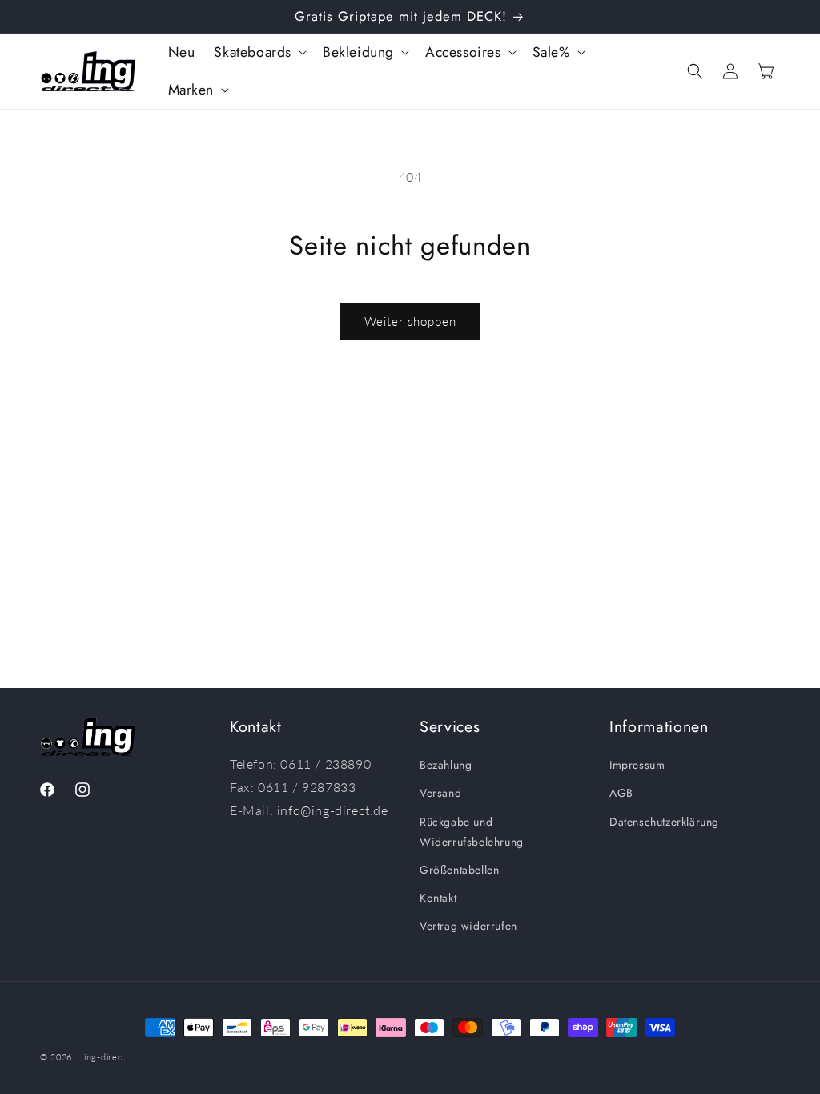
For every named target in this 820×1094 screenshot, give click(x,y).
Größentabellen (459, 870)
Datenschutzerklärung (664, 822)
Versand (440, 793)
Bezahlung (446, 765)
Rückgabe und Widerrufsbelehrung (472, 832)
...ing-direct (100, 1057)
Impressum (637, 765)
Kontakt (438, 898)
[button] (258, 52)
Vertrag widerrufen (468, 926)
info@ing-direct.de (332, 810)
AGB (621, 793)
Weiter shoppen (410, 321)
